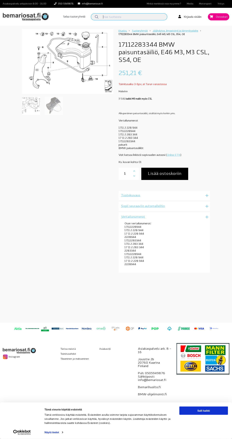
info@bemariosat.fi (92, 4)
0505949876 (155, 373)
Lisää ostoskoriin (164, 174)
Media (190, 4)
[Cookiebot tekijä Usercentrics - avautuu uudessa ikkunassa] (22, 432)
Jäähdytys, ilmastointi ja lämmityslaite (175, 30)
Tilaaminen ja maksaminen (74, 359)
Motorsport (205, 4)
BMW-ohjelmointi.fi (152, 394)
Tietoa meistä (68, 349)
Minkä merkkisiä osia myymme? (164, 4)
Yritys (220, 4)
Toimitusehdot (68, 354)
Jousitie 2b (146, 359)
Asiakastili (105, 349)
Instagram (14, 356)
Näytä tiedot (51, 432)
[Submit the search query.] (96, 17)
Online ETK (173, 155)
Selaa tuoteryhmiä (74, 16)
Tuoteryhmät (140, 30)
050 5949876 (66, 4)
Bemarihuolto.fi (149, 387)
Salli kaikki (203, 410)
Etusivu (123, 30)
